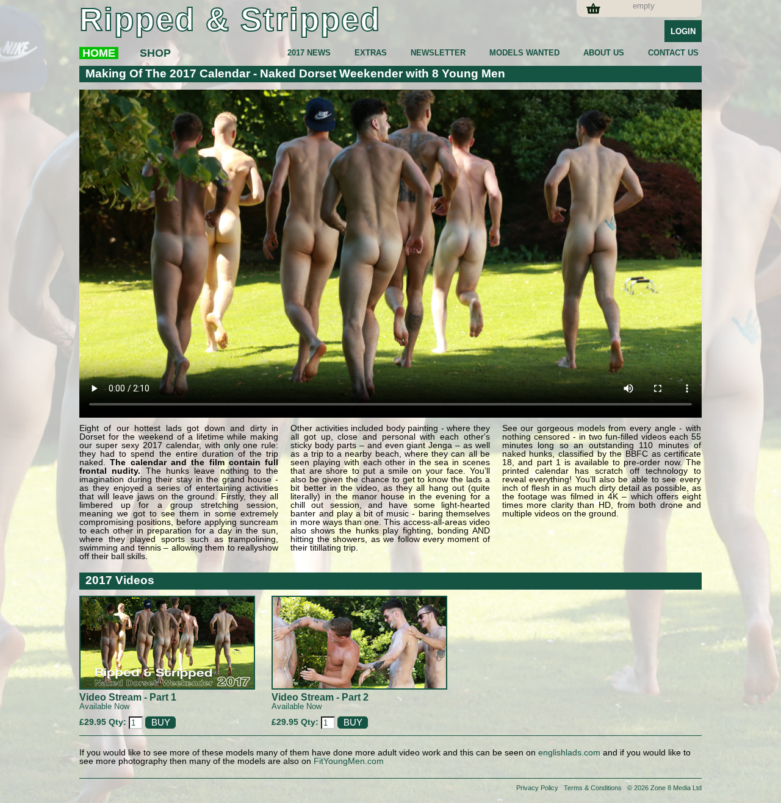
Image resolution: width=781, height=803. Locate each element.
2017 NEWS (309, 52)
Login (683, 31)
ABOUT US (603, 52)
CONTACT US (673, 52)
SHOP (155, 53)
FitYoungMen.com (349, 761)
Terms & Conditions (593, 787)
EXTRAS (371, 52)
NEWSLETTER (438, 52)
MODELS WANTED (524, 52)
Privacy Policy (537, 787)
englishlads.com (569, 752)
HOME (98, 53)
